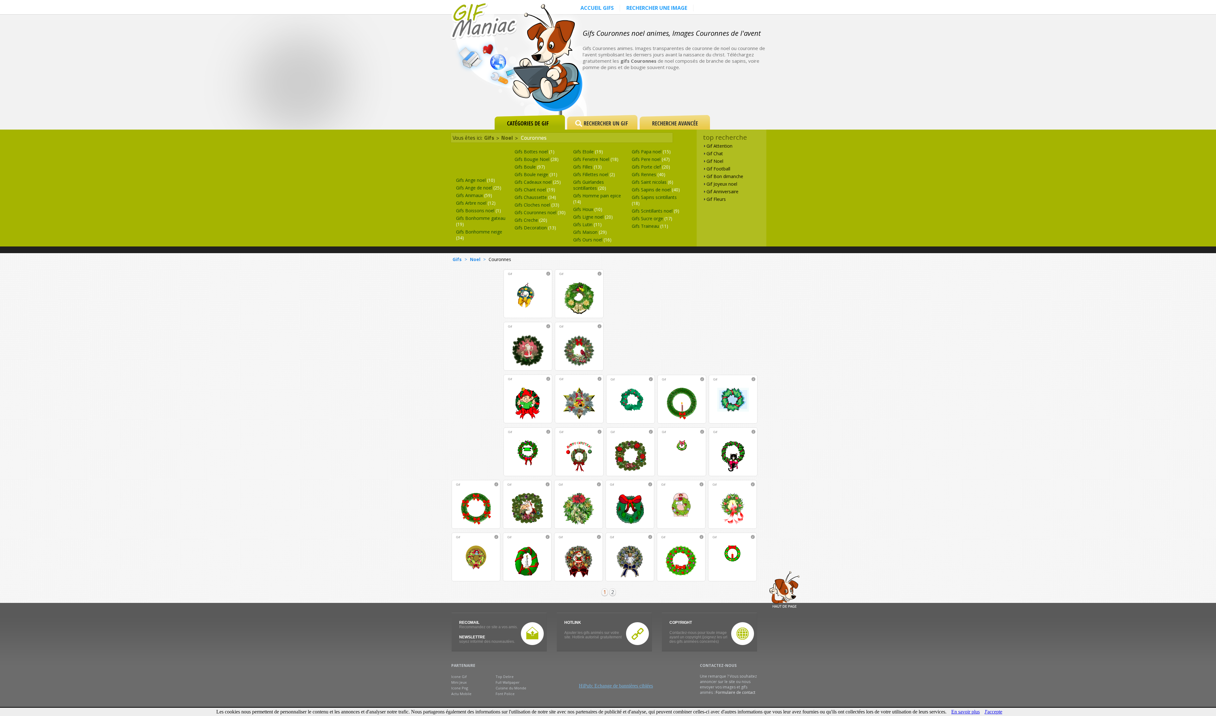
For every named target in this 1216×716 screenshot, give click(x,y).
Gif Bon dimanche (724, 176)
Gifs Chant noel (535, 190)
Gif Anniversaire (722, 192)
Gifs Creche (531, 220)
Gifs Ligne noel (593, 217)
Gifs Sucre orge (652, 218)
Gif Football (718, 169)
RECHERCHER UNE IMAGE (656, 7)
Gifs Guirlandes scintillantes (589, 185)
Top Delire (505, 676)
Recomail (469, 622)
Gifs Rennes (648, 174)
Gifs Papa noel (651, 152)
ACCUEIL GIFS (597, 7)
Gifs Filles (587, 167)
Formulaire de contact (735, 692)
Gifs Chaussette (535, 197)
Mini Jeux (459, 682)
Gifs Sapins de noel (656, 190)
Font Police (505, 693)
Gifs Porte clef (651, 167)
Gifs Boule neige (536, 174)
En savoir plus (965, 711)
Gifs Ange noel (475, 180)
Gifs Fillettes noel (594, 174)
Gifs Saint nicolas (652, 182)
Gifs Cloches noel (537, 205)
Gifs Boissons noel (478, 211)
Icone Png (459, 688)
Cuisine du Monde (511, 688)
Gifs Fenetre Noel (595, 159)
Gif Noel (714, 161)
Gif (510, 274)
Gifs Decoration (535, 228)
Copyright (680, 622)
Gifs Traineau (650, 226)
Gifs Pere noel (651, 159)
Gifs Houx (587, 209)
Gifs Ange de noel (478, 188)
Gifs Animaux (474, 195)
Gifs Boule (530, 167)
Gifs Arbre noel (476, 203)
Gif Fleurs (716, 199)
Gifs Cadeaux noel (538, 182)
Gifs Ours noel (592, 240)
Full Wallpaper (508, 682)
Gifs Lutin (587, 224)
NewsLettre (472, 637)
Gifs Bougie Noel (537, 159)
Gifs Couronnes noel (540, 212)
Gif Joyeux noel (721, 184)
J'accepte (993, 711)
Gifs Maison (590, 232)
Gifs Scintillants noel (655, 211)
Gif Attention (719, 146)
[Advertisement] (701, 92)
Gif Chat (714, 153)
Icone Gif (459, 676)
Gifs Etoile (588, 152)
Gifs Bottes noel (534, 152)
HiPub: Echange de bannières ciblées (616, 685)
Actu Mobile (461, 693)
